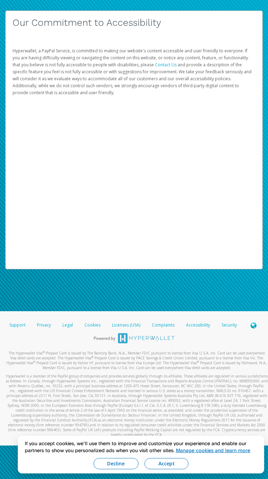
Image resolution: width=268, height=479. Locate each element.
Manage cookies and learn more (213, 450)
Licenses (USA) (126, 325)
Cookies (92, 325)
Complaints (164, 325)
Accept (166, 463)
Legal (67, 325)
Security (229, 325)
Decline (116, 463)
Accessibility (198, 325)
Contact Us (166, 65)
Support (17, 325)
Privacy (44, 325)
